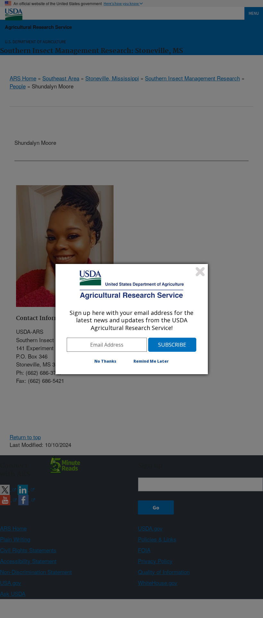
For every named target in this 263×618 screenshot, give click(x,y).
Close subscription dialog (200, 271)
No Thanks (105, 361)
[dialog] (131, 319)
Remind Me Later (151, 361)
